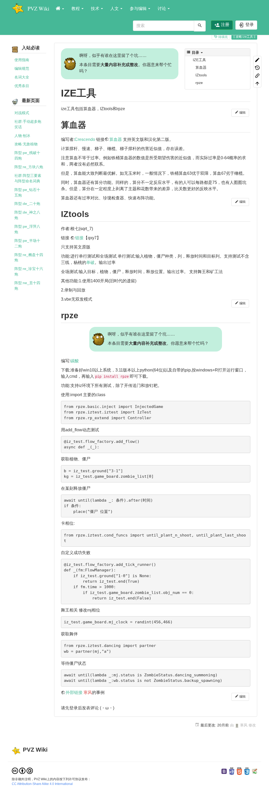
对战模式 (21, 113)
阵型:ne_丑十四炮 (27, 285)
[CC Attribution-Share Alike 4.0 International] (22, 770)
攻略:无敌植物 (26, 144)
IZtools (201, 75)
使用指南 (21, 60)
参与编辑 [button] (139, 8)
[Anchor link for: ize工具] (101, 92)
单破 (90, 262)
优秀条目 (21, 86)
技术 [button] (95, 8)
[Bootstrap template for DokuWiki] (224, 771)
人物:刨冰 (22, 136)
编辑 (242, 112)
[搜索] (200, 25)
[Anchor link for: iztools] (93, 213)
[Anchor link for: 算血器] (90, 124)
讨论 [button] (162, 8)
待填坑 (223, 37)
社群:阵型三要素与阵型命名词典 (27, 178)
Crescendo (85, 139)
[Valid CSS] (247, 771)
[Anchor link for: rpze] (82, 314)
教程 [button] (76, 8)
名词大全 (21, 77)
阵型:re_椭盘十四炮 (28, 257)
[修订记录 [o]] (257, 67)
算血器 (200, 67)
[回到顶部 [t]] (257, 83)
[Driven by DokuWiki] (254, 771)
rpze (199, 83)
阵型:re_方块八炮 (28, 167)
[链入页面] (257, 75)
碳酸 (74, 361)
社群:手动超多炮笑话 (27, 124)
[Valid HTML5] (239, 771)
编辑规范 (21, 68)
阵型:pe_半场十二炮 (27, 243)
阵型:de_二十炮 (27, 203)
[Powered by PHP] (231, 771)
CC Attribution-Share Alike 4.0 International (42, 784)
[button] (60, 8)
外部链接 (74, 692)
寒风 (88, 692)
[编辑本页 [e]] (257, 59)
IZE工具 (199, 60)
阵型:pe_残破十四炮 (27, 155)
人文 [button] (115, 8)
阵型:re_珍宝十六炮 (28, 271)
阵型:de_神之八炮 (27, 215)
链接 (79, 238)
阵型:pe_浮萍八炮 (27, 229)
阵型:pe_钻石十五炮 (27, 192)
